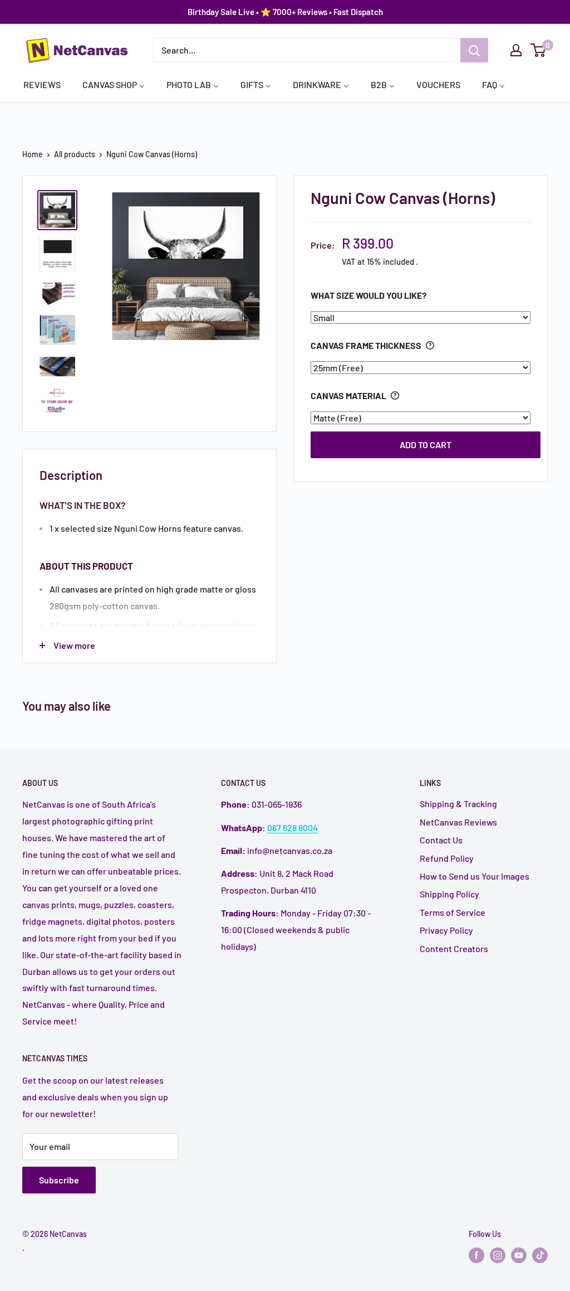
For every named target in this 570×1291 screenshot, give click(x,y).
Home (32, 154)
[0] (539, 50)
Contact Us (441, 839)
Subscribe (59, 1179)
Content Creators (454, 948)
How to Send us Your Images (474, 876)
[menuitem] (42, 84)
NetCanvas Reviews (458, 822)
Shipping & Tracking (458, 803)
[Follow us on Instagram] (497, 1255)
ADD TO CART (425, 444)
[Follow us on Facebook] (476, 1255)
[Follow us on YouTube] (519, 1255)
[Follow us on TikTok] (540, 1255)
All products (74, 154)
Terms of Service (452, 912)
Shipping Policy (449, 894)
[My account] (516, 50)
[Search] (474, 50)
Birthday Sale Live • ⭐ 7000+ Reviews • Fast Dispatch (285, 12)
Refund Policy (447, 858)
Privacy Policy (446, 930)
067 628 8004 (292, 827)
